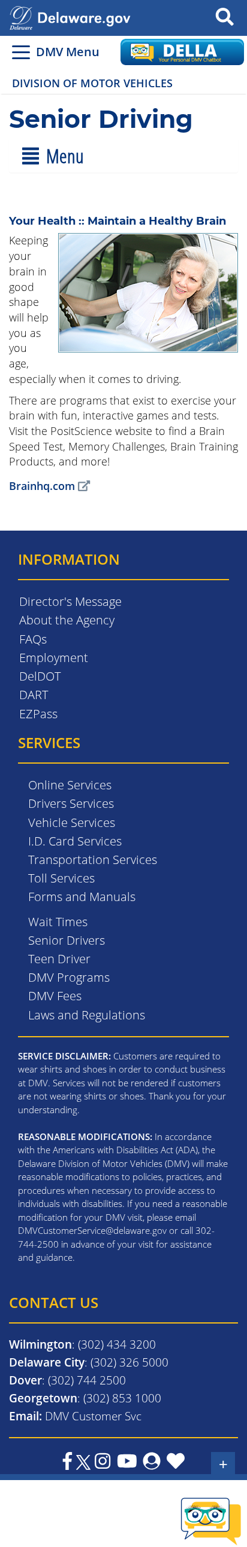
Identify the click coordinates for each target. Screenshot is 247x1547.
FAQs (33, 639)
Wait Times (58, 922)
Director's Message (70, 601)
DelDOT (40, 676)
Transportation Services (92, 859)
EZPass (38, 714)
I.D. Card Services (75, 841)
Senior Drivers (66, 940)
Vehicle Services (71, 822)
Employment (53, 658)
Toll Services (61, 878)
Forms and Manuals (81, 897)
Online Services (70, 785)
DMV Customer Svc (93, 1415)
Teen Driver (59, 959)
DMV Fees (55, 996)
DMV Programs (69, 977)
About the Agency (67, 620)
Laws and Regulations (86, 1015)
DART (33, 695)
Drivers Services (71, 803)
